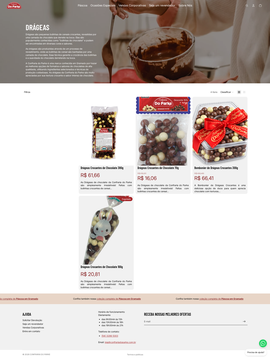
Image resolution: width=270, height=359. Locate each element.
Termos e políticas (135, 354)
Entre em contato (31, 331)
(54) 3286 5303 (110, 335)
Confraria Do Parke (40, 354)
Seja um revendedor (32, 324)
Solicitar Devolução (32, 320)
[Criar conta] (244, 321)
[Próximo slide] (129, 131)
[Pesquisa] (246, 5)
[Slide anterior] (83, 131)
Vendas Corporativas (33, 327)
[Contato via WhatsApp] (263, 343)
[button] (227, 92)
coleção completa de (109, 298)
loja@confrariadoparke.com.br (120, 342)
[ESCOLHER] (129, 161)
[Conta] (253, 5)
